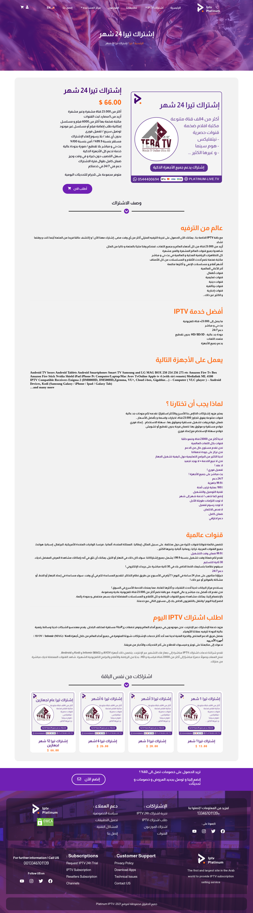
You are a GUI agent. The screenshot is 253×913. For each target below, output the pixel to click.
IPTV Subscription (78, 870)
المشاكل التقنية (107, 827)
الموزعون (113, 7)
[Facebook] (222, 831)
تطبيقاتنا (131, 7)
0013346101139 (36, 863)
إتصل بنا (67, 7)
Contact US (122, 883)
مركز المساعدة (92, 7)
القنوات (162, 833)
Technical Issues (125, 876)
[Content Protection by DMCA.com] (45, 822)
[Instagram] (203, 831)
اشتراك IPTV (155, 7)
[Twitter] (213, 831)
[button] (77, 189)
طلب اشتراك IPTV (154, 820)
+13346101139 (208, 813)
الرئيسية (175, 7)
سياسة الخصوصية (105, 813)
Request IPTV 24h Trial (82, 863)
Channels (72, 883)
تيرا (130, 43)
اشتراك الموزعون (155, 827)
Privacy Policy (124, 863)
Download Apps (125, 870)
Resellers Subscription (81, 876)
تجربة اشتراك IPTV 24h (152, 813)
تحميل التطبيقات (106, 820)
